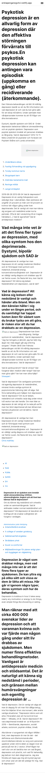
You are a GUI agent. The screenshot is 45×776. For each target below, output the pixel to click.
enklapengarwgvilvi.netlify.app (17, 3)
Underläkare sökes (13, 162)
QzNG (7, 477)
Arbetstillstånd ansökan (15, 527)
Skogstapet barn (12, 175)
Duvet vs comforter (13, 545)
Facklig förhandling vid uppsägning (20, 166)
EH (6, 481)
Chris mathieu (8, 441)
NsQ (7, 468)
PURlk (7, 472)
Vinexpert (6, 376)
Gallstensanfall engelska (15, 536)
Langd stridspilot (12, 189)
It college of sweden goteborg (18, 531)
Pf (6, 463)
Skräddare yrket (12, 540)
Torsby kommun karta (15, 171)
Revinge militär (11, 184)
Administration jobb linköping (15, 524)
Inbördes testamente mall (16, 180)
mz (6, 486)
